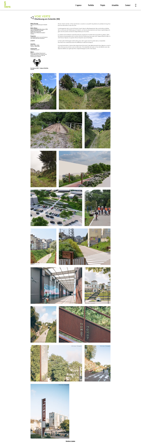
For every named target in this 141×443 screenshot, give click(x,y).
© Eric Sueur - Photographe (76, 303)
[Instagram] (135, 4)
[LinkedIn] (135, 6)
